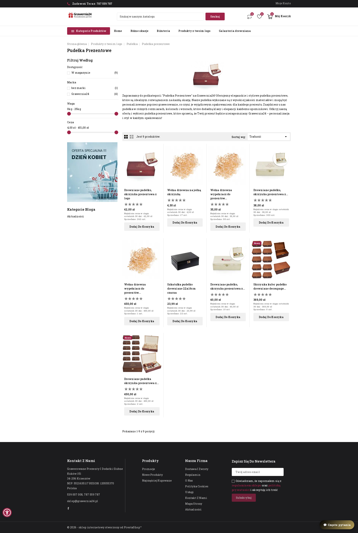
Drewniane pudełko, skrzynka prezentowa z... (270, 192)
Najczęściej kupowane (157, 480)
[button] (7, 512)
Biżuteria (163, 31)
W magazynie (94, 72)
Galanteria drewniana (235, 31)
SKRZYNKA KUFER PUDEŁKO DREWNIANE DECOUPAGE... (270, 286)
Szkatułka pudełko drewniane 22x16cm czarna (181, 288)
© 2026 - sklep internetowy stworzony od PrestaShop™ (104, 527)
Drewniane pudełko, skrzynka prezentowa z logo (140, 194)
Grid (126, 137)
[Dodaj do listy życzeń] (158, 162)
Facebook (68, 508)
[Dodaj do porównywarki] (158, 155)
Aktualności (193, 509)
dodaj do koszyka (141, 226)
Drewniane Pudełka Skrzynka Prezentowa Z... (141, 381)
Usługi (189, 492)
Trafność (268, 136)
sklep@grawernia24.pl (82, 501)
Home (118, 31)
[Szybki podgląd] (158, 149)
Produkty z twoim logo (194, 31)
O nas (189, 480)
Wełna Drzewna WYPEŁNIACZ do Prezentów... (221, 194)
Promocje (148, 469)
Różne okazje (140, 31)
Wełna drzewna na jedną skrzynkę (184, 192)
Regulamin (192, 475)
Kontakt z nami (81, 460)
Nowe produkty (152, 475)
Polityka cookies (196, 486)
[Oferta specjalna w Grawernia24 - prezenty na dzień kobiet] (92, 172)
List (132, 137)
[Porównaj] (249, 16)
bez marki (94, 88)
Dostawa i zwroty (196, 469)
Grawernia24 (94, 94)
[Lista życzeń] (259, 17)
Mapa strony (193, 503)
